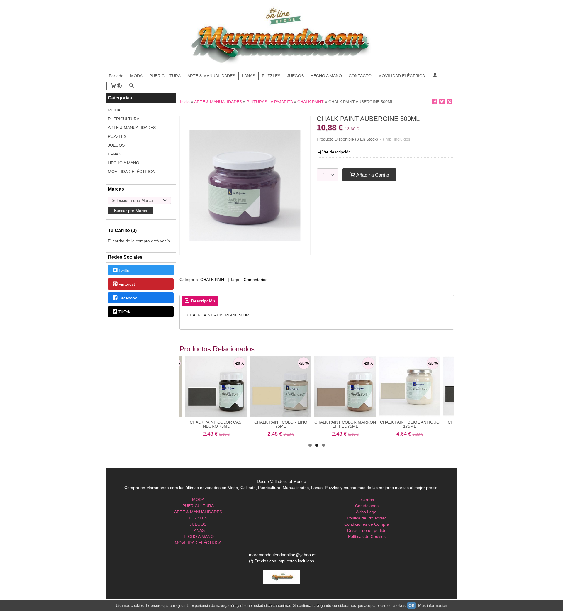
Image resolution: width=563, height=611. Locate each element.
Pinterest (126, 284)
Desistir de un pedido (366, 530)
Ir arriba (366, 499)
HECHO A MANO (326, 75)
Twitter (124, 270)
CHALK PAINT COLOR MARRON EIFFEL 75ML (345, 424)
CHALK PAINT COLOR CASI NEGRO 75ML (216, 424)
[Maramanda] (281, 36)
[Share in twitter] (442, 101)
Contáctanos (367, 505)
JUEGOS (295, 75)
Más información (432, 605)
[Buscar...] (131, 86)
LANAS (248, 75)
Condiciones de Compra (366, 524)
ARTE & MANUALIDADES (211, 75)
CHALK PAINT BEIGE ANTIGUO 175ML (410, 424)
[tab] (200, 301)
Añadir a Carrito (372, 174)
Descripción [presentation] (202, 301)
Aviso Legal (366, 512)
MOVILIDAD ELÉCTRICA (401, 75)
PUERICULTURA (165, 75)
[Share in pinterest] (449, 101)
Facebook (127, 298)
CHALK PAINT (213, 279)
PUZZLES (271, 75)
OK (411, 605)
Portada (116, 75)
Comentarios (255, 279)
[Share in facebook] (434, 101)
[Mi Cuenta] (434, 76)
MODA (136, 75)
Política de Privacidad (367, 518)
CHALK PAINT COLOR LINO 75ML (280, 424)
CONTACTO (360, 75)
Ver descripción (336, 152)
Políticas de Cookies (367, 536)
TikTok (124, 312)
